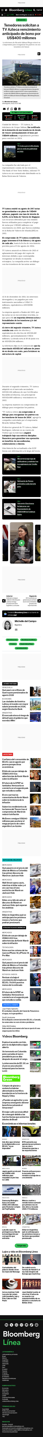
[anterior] (4, 601)
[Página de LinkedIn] (26, 1325)
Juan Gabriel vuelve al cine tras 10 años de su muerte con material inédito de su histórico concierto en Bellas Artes (31, 1297)
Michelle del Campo (11, 102)
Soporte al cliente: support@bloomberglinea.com (17, 1430)
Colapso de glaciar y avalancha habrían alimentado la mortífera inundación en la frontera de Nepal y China (15, 1090)
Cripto (4, 1395)
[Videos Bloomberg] (21, 1036)
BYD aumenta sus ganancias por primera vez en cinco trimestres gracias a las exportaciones (30, 601)
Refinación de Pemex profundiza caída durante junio (26, 484)
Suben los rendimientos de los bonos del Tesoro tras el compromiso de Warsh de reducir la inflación (14, 810)
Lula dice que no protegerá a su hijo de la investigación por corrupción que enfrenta (11, 1234)
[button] (38, 53)
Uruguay (4, 1373)
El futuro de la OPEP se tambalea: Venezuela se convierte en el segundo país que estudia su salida (15, 787)
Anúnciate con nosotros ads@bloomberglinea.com (17, 1428)
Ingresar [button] (39, 10)
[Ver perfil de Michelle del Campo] (8, 626)
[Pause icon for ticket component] (2, 15)
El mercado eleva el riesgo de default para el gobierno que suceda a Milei (15, 718)
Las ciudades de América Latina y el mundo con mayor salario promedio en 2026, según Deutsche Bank (15, 705)
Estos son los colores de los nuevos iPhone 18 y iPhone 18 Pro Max (15, 953)
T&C (3, 1416)
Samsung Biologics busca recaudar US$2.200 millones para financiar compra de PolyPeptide (11, 1204)
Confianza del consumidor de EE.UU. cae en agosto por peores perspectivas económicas (15, 763)
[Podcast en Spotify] (36, 1325)
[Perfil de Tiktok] (31, 1325)
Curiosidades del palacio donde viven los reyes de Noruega (11, 1269)
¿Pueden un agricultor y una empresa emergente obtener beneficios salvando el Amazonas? (15, 1104)
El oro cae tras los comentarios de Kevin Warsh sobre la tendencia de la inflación (15, 799)
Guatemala (5, 1380)
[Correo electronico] (16, 629)
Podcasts (5, 1399)
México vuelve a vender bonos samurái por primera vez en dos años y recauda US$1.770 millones (31, 1204)
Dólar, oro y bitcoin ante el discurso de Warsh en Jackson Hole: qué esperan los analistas (14, 904)
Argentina (5, 1360)
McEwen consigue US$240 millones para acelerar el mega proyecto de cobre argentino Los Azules (13, 601)
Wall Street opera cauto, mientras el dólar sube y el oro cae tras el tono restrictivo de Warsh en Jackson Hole (14, 888)
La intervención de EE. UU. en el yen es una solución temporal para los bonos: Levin (15, 1067)
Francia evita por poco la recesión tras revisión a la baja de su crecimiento (31, 1174)
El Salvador (5, 1376)
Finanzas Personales (8, 1397)
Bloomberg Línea (12, 640)
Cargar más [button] (21, 1246)
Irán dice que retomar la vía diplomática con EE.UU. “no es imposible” (11, 1145)
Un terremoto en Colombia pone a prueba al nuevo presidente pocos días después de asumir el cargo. (15, 1055)
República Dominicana (9, 1378)
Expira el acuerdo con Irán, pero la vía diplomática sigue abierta (15, 1045)
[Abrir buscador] (34, 10)
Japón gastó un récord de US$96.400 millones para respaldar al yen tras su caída (11, 1175)
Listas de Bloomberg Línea (10, 1401)
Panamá (4, 1371)
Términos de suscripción (9, 1413)
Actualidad (5, 1394)
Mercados (5, 1390)
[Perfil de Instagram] (21, 1325)
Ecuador (5, 1369)
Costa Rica (5, 1375)
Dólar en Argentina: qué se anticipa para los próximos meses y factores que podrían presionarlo (14, 919)
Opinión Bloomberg (10, 1005)
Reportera (18, 625)
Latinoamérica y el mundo (10, 1354)
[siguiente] (39, 601)
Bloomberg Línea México (29, 640)
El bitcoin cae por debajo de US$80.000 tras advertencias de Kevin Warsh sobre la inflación (15, 775)
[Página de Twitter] (11, 1325)
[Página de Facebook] (6, 1325)
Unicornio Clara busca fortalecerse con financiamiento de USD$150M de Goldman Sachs (26, 509)
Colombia (5, 1362)
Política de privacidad (8, 1411)
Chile (3, 1365)
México (4, 1358)
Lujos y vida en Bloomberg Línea (20, 1251)
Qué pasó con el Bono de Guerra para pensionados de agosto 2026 (15, 692)
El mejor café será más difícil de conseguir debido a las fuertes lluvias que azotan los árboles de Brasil (15, 1116)
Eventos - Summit (7, 1424)
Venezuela (5, 1364)
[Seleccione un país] (6, 10)
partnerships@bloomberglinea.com (13, 1426)
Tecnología (5, 1414)
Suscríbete (5, 1409)
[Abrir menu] (2, 10)
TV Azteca (13, 644)
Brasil (4, 1356)
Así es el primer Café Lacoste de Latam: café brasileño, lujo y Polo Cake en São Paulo (10, 1296)
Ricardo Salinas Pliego (26, 644)
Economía (5, 1388)
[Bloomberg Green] (21, 1078)
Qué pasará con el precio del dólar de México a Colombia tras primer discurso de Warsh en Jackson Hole (15, 872)
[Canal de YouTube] (16, 1325)
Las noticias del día (21, 648)
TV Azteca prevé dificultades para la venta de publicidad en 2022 (28, 149)
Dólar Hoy (5, 1392)
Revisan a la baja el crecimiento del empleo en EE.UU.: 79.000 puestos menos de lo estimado (14, 981)
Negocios (21, 20)
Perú (3, 1367)
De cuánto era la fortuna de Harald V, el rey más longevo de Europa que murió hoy (31, 1270)
